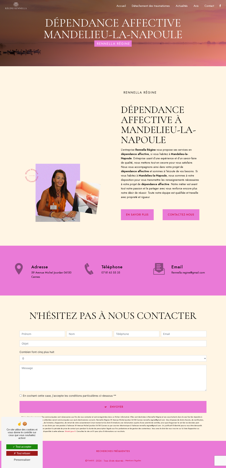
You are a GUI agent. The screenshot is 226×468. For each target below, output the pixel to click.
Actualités (182, 6)
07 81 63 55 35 (110, 272)
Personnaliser (22, 459)
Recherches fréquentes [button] (113, 451)
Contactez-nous (181, 215)
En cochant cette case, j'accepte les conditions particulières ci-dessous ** (69, 395)
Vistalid (90, 460)
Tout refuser (23, 453)
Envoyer (116, 407)
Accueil (121, 6)
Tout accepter (23, 446)
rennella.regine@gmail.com (188, 272)
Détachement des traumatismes (151, 6)
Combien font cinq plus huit (37, 352)
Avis (196, 6)
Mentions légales (133, 460)
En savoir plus (137, 215)
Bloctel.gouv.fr (70, 431)
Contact (209, 6)
